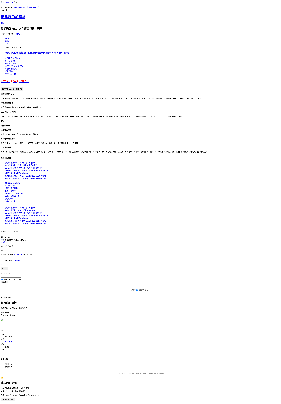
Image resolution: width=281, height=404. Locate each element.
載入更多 (4, 269)
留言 (21, 254)
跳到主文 (4, 23)
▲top (3, 264)
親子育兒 (18, 261)
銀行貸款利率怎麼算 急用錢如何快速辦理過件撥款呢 (25, 178)
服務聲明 (161, 373)
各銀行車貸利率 (11, 188)
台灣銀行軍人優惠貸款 (14, 66)
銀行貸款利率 (10, 63)
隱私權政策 (152, 373)
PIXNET (124, 373)
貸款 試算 (9, 71)
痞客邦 (16, 254)
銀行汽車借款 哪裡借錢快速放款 (17, 173)
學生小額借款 (10, 74)
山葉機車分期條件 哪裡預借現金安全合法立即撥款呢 (25, 176)
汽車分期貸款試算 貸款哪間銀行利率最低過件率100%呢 (26, 171)
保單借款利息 (10, 61)
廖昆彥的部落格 (13, 17)
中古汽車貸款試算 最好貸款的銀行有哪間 (21, 165)
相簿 (7, 38)
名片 (7, 44)
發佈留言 (4, 282)
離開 (12, 399)
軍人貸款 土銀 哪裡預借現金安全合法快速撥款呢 (24, 168)
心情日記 (18, 34)
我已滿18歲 (5, 399)
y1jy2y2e (4, 242)
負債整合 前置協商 (12, 58)
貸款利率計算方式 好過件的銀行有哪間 (20, 163)
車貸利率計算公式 (12, 69)
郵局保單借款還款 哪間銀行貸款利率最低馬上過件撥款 (37, 53)
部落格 (8, 41)
